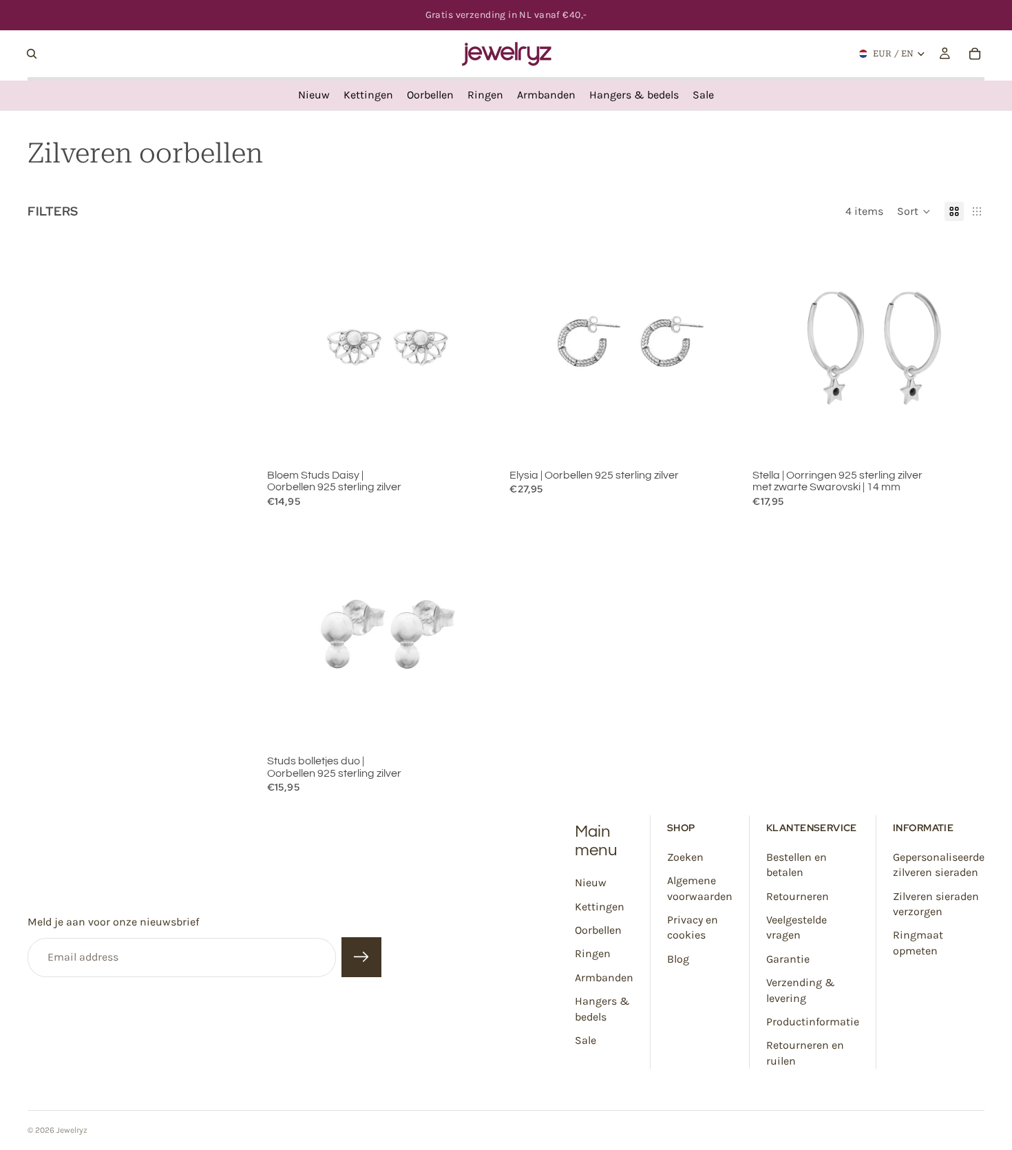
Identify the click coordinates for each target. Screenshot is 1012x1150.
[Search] (32, 54)
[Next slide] (477, 348)
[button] (914, 211)
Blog (678, 958)
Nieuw (591, 882)
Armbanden (604, 977)
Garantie (788, 958)
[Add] (477, 442)
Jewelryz (71, 1130)
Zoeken (685, 857)
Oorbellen (598, 930)
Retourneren (797, 896)
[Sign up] (361, 958)
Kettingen (599, 906)
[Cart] (975, 54)
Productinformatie (812, 1021)
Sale (585, 1040)
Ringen (593, 953)
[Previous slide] (287, 348)
